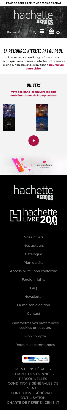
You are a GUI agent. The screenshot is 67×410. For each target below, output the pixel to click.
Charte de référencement (33, 403)
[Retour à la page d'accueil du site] (33, 18)
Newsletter (33, 297)
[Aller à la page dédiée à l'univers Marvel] (9, 110)
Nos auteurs (33, 246)
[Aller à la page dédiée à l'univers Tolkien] (9, 124)
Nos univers (33, 237)
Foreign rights (33, 280)
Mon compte (35, 336)
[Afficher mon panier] (51, 31)
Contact (33, 314)
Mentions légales (33, 369)
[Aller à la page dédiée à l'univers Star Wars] (42, 110)
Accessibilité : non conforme (33, 271)
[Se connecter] (58, 32)
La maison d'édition (33, 305)
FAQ (33, 288)
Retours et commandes (35, 345)
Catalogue (33, 254)
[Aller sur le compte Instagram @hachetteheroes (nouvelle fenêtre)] (33, 164)
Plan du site (34, 263)
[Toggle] (42, 31)
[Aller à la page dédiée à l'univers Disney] (42, 124)
